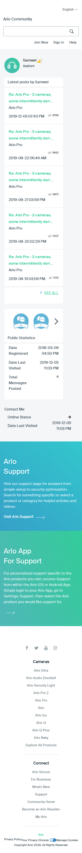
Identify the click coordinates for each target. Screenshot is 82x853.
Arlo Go (41, 715)
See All (51, 293)
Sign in (58, 42)
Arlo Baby (41, 737)
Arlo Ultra (41, 670)
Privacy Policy (13, 839)
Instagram (55, 648)
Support (41, 794)
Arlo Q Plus (41, 730)
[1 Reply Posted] (41, 321)
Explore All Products (41, 745)
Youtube (46, 648)
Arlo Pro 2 (41, 693)
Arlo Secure (41, 772)
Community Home (41, 802)
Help (73, 42)
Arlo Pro (15, 108)
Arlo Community (17, 19)
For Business (41, 779)
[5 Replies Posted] (21, 321)
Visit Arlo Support (18, 517)
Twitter (36, 648)
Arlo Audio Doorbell (41, 678)
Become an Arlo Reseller (41, 809)
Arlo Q (41, 723)
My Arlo (6, 3)
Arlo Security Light (41, 685)
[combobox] (41, 31)
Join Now (41, 42)
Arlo (41, 708)
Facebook (27, 648)
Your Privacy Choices (35, 840)
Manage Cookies (67, 840)
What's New (41, 787)
